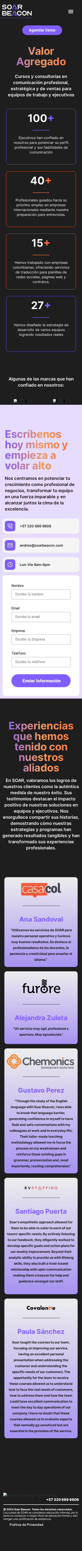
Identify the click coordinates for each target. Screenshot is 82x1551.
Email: (15, 608)
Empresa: (18, 631)
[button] (71, 11)
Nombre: (17, 586)
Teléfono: (18, 653)
